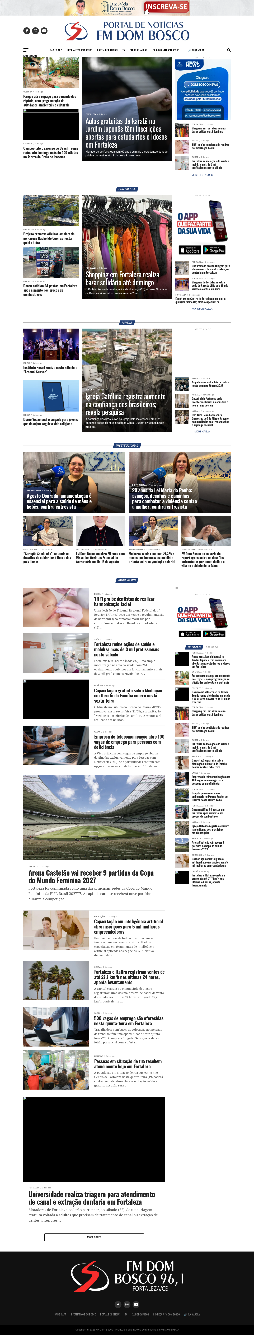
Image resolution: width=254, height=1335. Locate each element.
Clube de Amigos (138, 50)
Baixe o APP (56, 50)
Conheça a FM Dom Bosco (166, 50)
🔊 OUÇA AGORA (196, 50)
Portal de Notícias (107, 50)
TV (123, 50)
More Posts (94, 1237)
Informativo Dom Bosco (79, 50)
